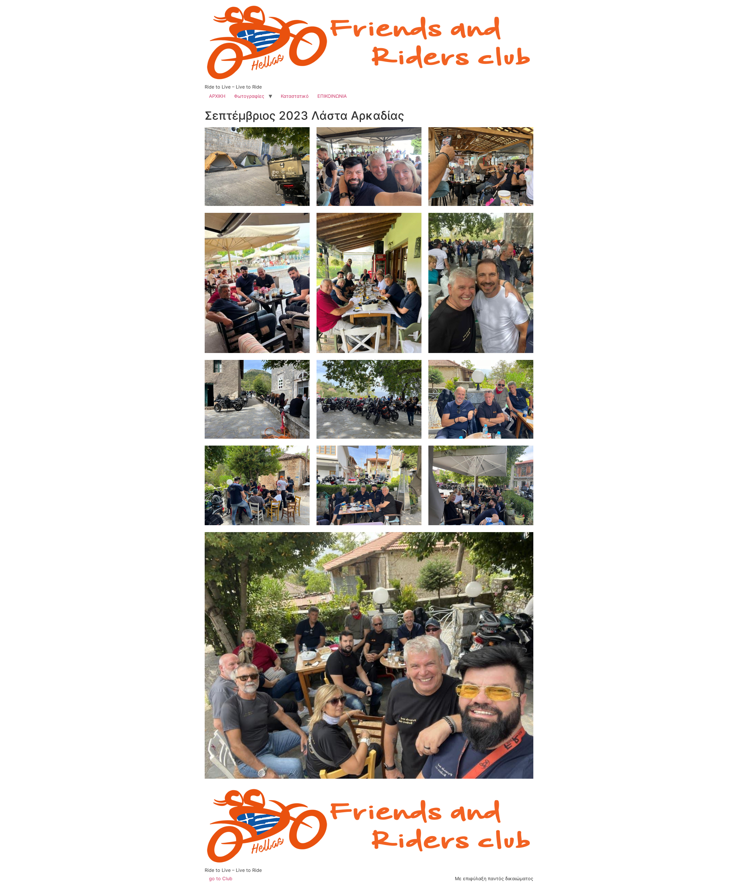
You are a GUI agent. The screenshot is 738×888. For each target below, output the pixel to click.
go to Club (220, 878)
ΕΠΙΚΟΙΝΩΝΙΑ (332, 96)
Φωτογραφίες (249, 96)
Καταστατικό (295, 96)
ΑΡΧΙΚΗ (217, 96)
